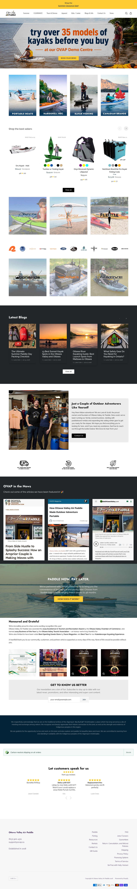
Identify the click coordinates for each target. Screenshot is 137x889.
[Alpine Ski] (22, 95)
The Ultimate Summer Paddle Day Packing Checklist (21, 354)
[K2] (68, 215)
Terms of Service (121, 861)
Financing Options (121, 858)
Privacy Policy (122, 854)
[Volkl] (109, 215)
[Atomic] (109, 277)
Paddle (95, 832)
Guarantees (123, 840)
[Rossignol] (68, 277)
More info (128, 752)
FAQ (126, 832)
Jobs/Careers (122, 836)
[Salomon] (27, 277)
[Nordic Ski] (53, 95)
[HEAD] (27, 215)
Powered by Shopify (121, 878)
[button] (66, 797)
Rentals (95, 843)
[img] (68, 772)
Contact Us (78, 436)
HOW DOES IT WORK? (68, 599)
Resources (93, 840)
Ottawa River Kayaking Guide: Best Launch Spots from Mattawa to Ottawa (83, 355)
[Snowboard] (84, 95)
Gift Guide (94, 851)
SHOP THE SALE (68, 58)
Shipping (124, 850)
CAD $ (13, 878)
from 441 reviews (68, 775)
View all (68, 190)
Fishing (95, 836)
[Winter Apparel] (114, 95)
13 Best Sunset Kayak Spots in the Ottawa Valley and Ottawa (52, 354)
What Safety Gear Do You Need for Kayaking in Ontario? (114, 354)
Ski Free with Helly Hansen (118, 865)
